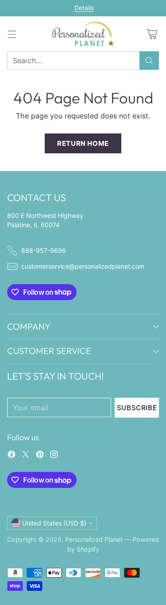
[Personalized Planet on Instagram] (54, 455)
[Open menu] (12, 34)
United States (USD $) (54, 523)
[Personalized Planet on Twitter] (25, 455)
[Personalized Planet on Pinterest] (40, 455)
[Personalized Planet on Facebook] (11, 455)
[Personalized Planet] (83, 33)
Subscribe (137, 407)
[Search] (149, 60)
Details (84, 8)
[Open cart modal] (152, 34)
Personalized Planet (94, 539)
